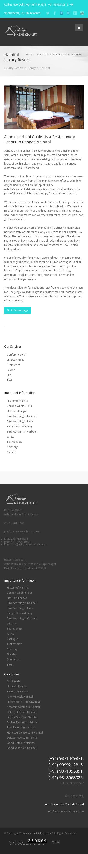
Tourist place (15, 442)
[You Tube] (82, 14)
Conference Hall (16, 354)
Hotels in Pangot (17, 411)
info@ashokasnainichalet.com (66, 811)
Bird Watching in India (20, 421)
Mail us (56, 842)
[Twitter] (48, 14)
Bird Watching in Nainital (21, 416)
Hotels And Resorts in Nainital (25, 732)
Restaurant (13, 365)
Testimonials (14, 644)
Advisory (12, 447)
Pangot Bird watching (19, 426)
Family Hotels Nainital (20, 696)
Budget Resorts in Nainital (22, 722)
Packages (12, 639)
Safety (10, 437)
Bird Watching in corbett (21, 431)
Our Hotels (13, 681)
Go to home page (17, 310)
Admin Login (16, 842)
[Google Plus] (61, 14)
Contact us (42, 54)
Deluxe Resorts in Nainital (22, 738)
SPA (9, 375)
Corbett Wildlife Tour (19, 406)
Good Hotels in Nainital (21, 743)
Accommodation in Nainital (23, 707)
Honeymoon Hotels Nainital (23, 702)
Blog (9, 664)
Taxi (9, 380)
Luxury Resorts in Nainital (22, 717)
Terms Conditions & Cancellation (27, 844)
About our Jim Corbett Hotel (66, 54)
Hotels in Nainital (17, 686)
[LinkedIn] (75, 14)
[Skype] (68, 14)
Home (28, 54)
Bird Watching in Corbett (22, 618)
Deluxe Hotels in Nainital (21, 712)
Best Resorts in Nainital (21, 727)
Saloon (11, 370)
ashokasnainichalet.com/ (38, 833)
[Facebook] (54, 14)
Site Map (12, 654)
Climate (11, 452)
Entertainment (15, 360)
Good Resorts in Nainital (21, 748)
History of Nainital (18, 401)
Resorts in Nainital (18, 691)
